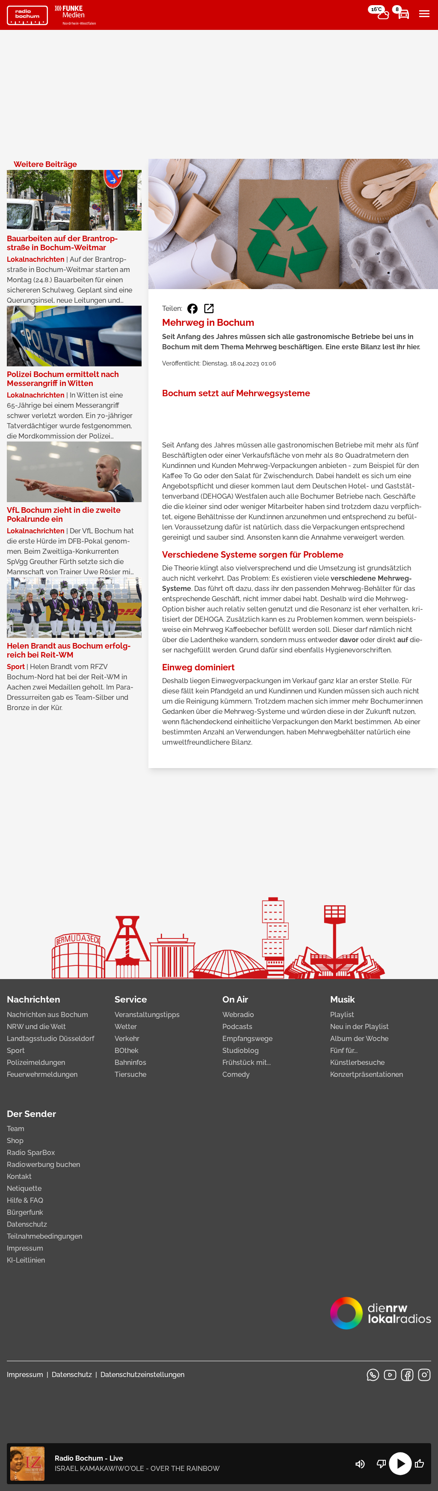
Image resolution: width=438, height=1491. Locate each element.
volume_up (360, 1464)
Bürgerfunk (25, 1212)
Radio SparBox (31, 1153)
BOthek (127, 1051)
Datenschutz (27, 1224)
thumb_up (419, 1464)
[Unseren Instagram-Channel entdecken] (424, 1375)
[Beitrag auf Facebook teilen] (192, 309)
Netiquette (24, 1188)
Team (15, 1129)
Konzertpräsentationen (366, 1074)
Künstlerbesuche (357, 1062)
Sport (16, 1051)
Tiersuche (130, 1074)
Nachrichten (33, 999)
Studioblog (240, 1051)
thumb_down (381, 1464)
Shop (15, 1141)
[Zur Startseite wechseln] (27, 15)
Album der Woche (359, 1039)
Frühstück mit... (246, 1062)
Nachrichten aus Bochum (47, 1015)
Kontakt (19, 1176)
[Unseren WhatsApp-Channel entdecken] (373, 1375)
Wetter (126, 1027)
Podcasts (237, 1027)
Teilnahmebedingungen (44, 1236)
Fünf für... (344, 1051)
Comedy (236, 1074)
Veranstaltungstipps (147, 1015)
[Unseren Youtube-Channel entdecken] (390, 1375)
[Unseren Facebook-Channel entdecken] (407, 1375)
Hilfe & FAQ (25, 1200)
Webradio (238, 1015)
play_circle (400, 1463)
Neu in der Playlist (359, 1027)
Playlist (342, 1015)
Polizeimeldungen (36, 1062)
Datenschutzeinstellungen (142, 1375)
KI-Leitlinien (26, 1260)
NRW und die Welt (36, 1027)
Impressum (25, 1248)
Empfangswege (247, 1039)
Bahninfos (130, 1062)
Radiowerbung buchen (43, 1165)
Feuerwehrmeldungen (42, 1074)
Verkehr (127, 1039)
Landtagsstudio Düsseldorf (50, 1039)
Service (131, 999)
